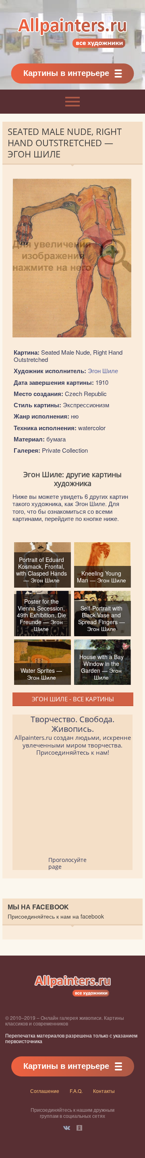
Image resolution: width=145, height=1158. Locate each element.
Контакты (104, 1090)
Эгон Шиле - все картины (73, 699)
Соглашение (44, 1090)
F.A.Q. (76, 1090)
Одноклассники (79, 1128)
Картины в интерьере (66, 72)
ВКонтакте (66, 1128)
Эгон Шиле (103, 370)
